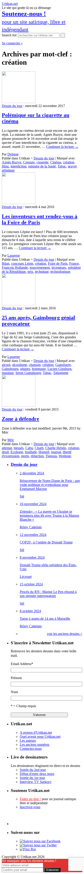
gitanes (25, 369)
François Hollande (15, 267)
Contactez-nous (31, 748)
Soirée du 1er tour (32, 778)
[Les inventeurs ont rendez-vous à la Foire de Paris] (18, 203)
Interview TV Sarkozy (36, 782)
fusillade (31, 452)
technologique (60, 271)
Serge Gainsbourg (28, 373)
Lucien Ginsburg (59, 369)
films (5, 166)
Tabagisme (60, 373)
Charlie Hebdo (55, 448)
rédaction (37, 456)
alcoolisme (19, 365)
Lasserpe (13, 255)
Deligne (13, 154)
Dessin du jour (12, 106)
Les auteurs (28, 740)
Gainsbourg (10, 369)
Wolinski (65, 456)
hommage (39, 369)
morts (25, 456)
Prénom (16, 678)
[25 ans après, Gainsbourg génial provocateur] (18, 304)
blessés (19, 448)
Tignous (51, 456)
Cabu (29, 448)
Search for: (9, 35)
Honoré (44, 452)
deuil (5, 452)
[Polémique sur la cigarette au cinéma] (18, 102)
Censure (29, 162)
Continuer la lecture (62, 147)
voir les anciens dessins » (64, 634)
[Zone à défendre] (18, 405)
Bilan (5, 263)
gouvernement (40, 267)
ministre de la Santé (42, 166)
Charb (39, 448)
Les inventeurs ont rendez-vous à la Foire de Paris (39, 219)
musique (8, 373)
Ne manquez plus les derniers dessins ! (29, 861)
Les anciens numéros (34, 744)
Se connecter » (12, 43)
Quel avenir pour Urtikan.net (40, 736)
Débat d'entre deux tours (37, 774)
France (74, 263)
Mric (10, 440)
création (68, 162)
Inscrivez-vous (30, 807)
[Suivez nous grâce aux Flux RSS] (28, 849)
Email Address (22, 664)
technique (42, 271)
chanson (35, 365)
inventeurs (59, 267)
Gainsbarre (63, 365)
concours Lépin (22, 263)
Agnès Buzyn (11, 162)
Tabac (62, 166)
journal (56, 452)
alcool (6, 365)
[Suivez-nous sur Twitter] (38, 845)
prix (30, 271)
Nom (14, 692)
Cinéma (55, 162)
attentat (7, 448)
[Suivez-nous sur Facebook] (40, 841)
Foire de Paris (57, 263)
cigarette (42, 162)
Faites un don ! (30, 799)
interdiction (18, 166)
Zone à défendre (20, 419)
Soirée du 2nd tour (33, 770)
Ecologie (17, 452)
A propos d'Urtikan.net (36, 732)
